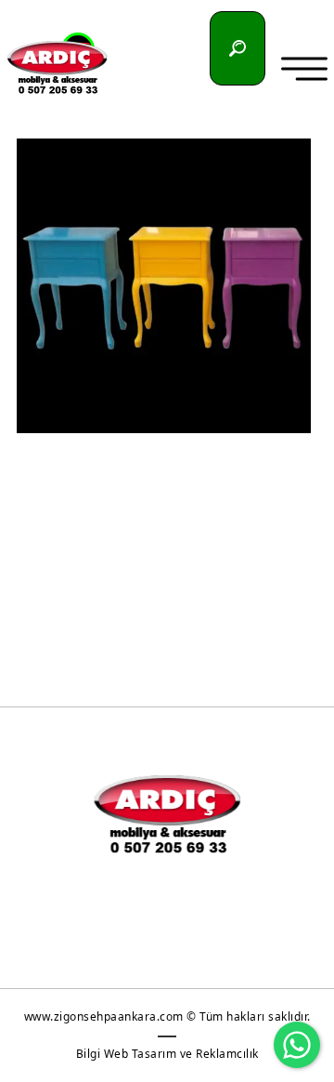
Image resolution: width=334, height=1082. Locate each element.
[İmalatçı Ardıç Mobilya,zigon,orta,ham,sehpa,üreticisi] (57, 67)
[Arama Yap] (237, 48)
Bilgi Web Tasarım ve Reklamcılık (167, 1054)
